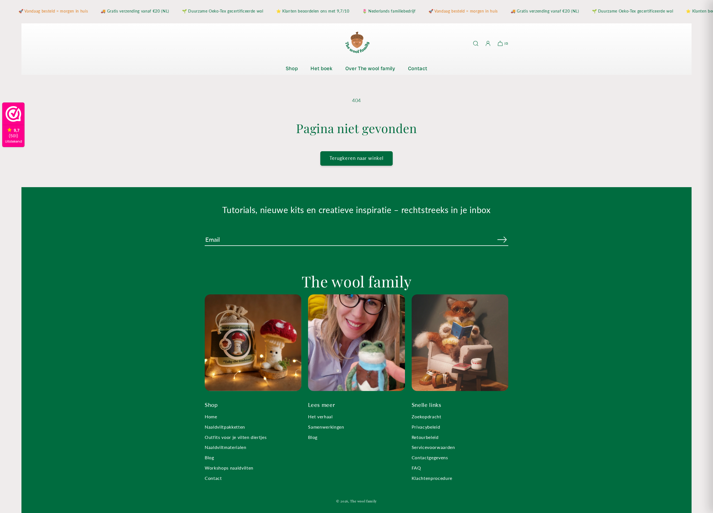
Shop (292, 68)
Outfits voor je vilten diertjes (236, 437)
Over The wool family (370, 68)
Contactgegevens (430, 457)
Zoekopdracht (426, 416)
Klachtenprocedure (432, 478)
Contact (418, 68)
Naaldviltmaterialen (225, 447)
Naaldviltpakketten (225, 426)
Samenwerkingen (326, 426)
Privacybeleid (426, 426)
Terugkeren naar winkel (356, 158)
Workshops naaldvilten (229, 467)
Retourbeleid (425, 437)
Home (211, 416)
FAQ (416, 467)
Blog (209, 457)
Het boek (321, 68)
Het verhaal (320, 416)
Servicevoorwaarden (433, 447)
